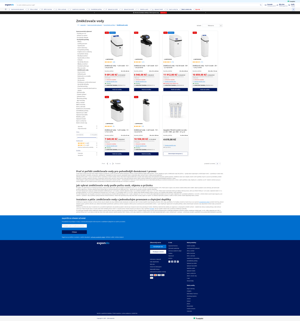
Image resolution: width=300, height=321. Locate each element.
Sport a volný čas (81, 121)
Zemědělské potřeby (82, 111)
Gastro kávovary (82, 48)
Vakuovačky (81, 78)
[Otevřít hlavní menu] (5, 9)
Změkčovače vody (83, 70)
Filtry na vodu (81, 68)
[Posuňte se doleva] (94, 12)
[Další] (112, 163)
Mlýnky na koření (82, 64)
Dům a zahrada (80, 106)
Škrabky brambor (83, 56)
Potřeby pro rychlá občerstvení (87, 82)
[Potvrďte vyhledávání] (261, 5)
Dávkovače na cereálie (84, 76)
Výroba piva (81, 80)
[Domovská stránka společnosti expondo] (78, 25)
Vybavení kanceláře (82, 115)
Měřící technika (80, 104)
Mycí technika (81, 100)
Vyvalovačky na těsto (84, 58)
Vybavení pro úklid (81, 113)
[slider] (77, 137)
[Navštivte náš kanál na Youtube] (169, 262)
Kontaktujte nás (158, 246)
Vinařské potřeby (83, 86)
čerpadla (152, 208)
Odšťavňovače (82, 74)
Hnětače (80, 60)
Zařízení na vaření (82, 35)
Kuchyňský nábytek (82, 37)
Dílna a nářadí (80, 102)
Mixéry (79, 41)
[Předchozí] (107, 163)
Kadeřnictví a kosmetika (83, 108)
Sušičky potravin (82, 43)
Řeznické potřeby (82, 98)
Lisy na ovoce (81, 72)
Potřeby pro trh (81, 33)
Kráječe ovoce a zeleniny (85, 52)
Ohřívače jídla (81, 92)
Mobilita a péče (80, 117)
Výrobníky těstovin (83, 62)
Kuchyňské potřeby (83, 39)
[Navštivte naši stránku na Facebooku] (172, 262)
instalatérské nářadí (204, 202)
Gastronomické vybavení (84, 31)
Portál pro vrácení (158, 252)
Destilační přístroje (83, 66)
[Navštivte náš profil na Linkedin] (175, 262)
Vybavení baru (81, 96)
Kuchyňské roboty (83, 54)
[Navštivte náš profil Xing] (178, 262)
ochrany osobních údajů (98, 237)
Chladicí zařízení (81, 94)
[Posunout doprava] (205, 12)
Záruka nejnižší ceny (111, 81)
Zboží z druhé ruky (81, 123)
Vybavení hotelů (81, 119)
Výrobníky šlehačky (83, 84)
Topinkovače (81, 45)
